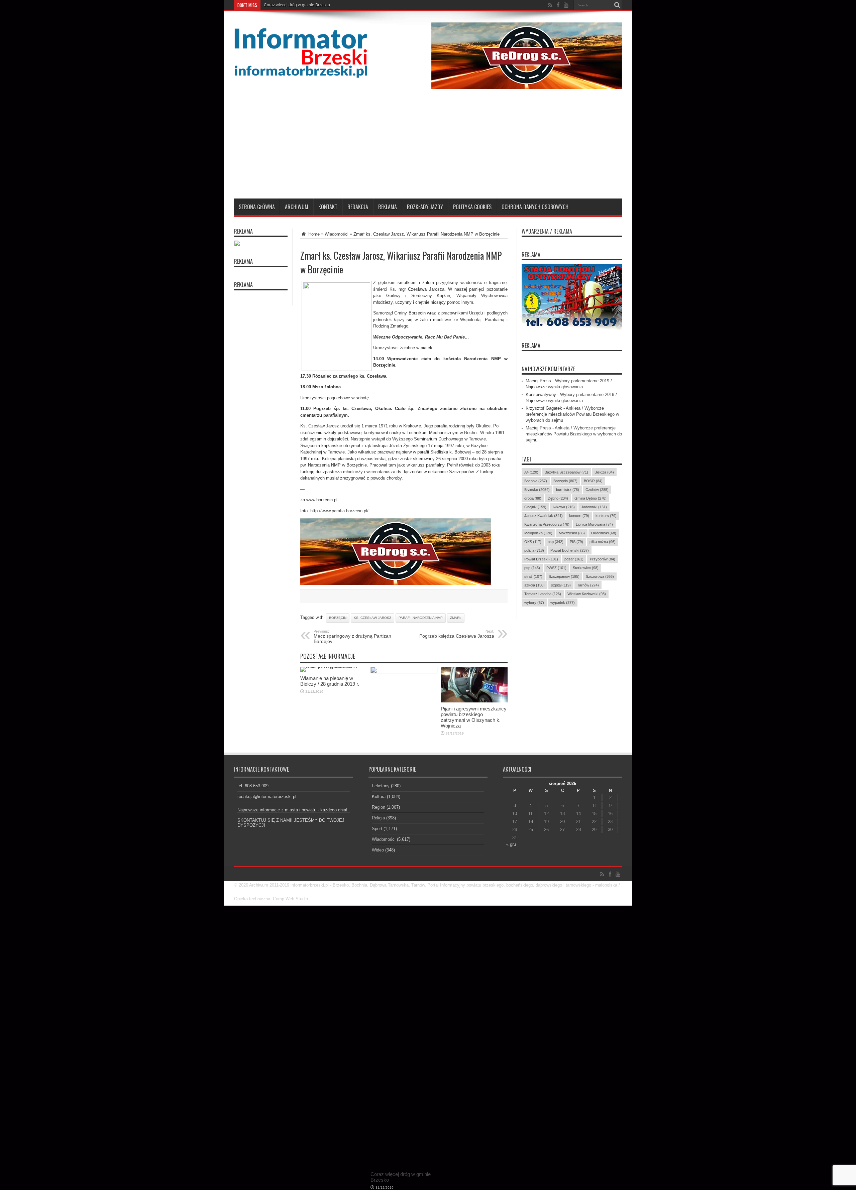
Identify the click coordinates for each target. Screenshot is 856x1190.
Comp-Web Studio (290, 898)
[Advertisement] (428, 148)
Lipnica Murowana (594, 524)
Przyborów (602, 559)
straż (533, 576)
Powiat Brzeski (541, 559)
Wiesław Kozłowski (586, 594)
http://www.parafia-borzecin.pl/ (339, 510)
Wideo (378, 849)
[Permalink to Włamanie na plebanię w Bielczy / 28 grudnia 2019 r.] (333, 666)
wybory (534, 603)
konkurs (606, 516)
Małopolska (538, 533)
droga (532, 498)
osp (555, 542)
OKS (532, 542)
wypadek (562, 603)
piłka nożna (603, 542)
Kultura (379, 796)
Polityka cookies (472, 207)
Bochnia (535, 481)
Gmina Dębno (590, 498)
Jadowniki (594, 507)
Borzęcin (337, 618)
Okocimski (603, 533)
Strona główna (257, 207)
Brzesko (537, 490)
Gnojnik (535, 507)
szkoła (534, 585)
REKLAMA (531, 346)
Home (313, 234)
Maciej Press (538, 380)
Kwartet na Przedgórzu (546, 524)
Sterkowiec (586, 568)
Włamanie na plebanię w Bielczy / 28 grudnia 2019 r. (311, 5)
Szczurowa (600, 576)
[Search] (617, 5)
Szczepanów (564, 576)
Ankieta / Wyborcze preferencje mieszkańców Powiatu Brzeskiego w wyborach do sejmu (572, 414)
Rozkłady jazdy (425, 207)
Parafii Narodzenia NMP (421, 618)
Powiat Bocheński (569, 550)
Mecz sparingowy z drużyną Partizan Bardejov (352, 636)
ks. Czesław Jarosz (372, 618)
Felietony (381, 785)
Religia (378, 817)
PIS (576, 542)
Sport (377, 828)
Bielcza (604, 472)
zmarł (455, 618)
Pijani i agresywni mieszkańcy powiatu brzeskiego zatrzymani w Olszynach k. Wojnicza (474, 717)
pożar (573, 559)
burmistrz (567, 490)
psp (532, 568)
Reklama (387, 207)
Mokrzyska (572, 533)
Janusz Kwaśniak (543, 516)
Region (378, 807)
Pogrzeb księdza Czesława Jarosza (456, 634)
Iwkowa (564, 507)
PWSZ (556, 568)
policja (534, 550)
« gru (511, 844)
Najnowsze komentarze (548, 369)
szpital (561, 585)
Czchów (597, 490)
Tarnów (588, 585)
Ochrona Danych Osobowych (535, 207)
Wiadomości (336, 234)
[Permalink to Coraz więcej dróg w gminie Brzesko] (403, 671)
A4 (531, 472)
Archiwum (296, 207)
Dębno (558, 498)
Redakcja (357, 207)
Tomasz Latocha (542, 594)
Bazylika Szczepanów (566, 472)
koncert (579, 516)
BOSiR (593, 481)
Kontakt (327, 207)
